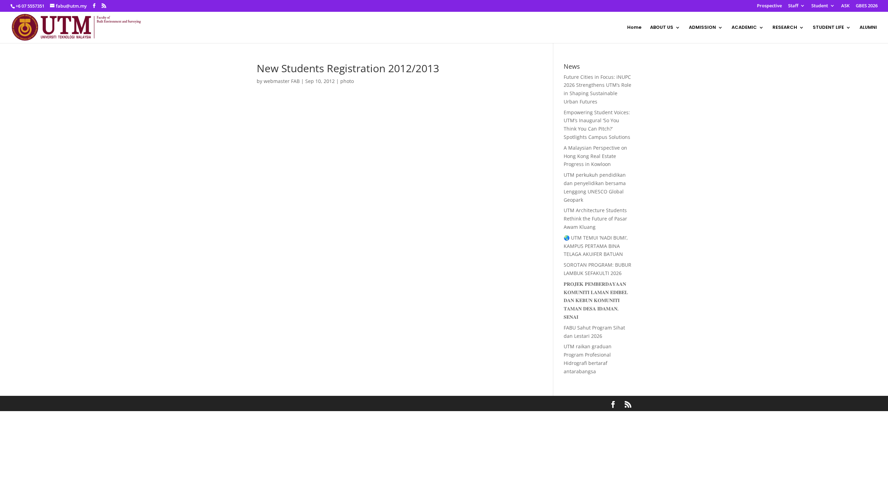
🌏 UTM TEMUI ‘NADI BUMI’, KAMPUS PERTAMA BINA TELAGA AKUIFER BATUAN (596, 246)
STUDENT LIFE (828, 28)
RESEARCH (784, 28)
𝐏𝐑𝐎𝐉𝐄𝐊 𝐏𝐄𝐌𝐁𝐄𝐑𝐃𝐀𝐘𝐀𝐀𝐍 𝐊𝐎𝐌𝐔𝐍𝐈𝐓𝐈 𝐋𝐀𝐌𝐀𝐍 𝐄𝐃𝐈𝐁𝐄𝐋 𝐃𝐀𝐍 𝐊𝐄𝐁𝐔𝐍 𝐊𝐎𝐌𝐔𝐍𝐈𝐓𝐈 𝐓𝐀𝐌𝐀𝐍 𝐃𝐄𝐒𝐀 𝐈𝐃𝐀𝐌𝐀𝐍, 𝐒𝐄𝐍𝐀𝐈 (596, 300)
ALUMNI (868, 28)
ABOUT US (661, 28)
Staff (793, 6)
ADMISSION (702, 28)
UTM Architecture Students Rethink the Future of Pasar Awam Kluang (595, 218)
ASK (845, 6)
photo (347, 81)
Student (819, 6)
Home (634, 28)
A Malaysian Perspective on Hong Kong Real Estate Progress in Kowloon (595, 156)
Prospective (769, 6)
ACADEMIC (744, 28)
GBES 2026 (867, 6)
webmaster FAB (282, 81)
